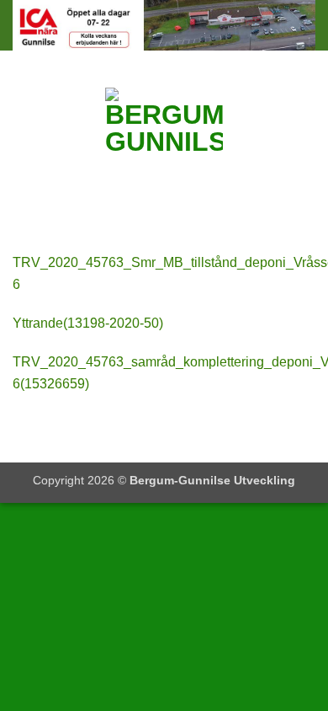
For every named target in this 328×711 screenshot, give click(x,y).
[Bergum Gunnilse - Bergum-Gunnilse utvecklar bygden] (164, 138)
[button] (23, 138)
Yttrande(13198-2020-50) (88, 323)
